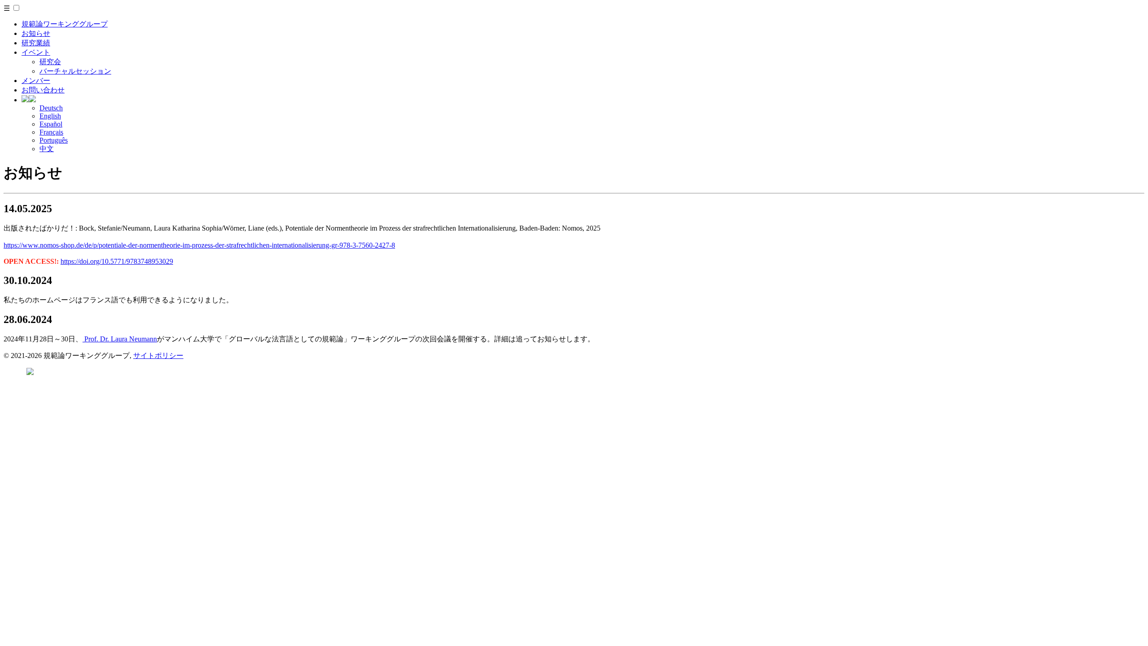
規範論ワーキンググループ (65, 24)
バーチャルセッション (75, 71)
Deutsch (51, 108)
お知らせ (36, 33)
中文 (46, 149)
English (50, 116)
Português (53, 140)
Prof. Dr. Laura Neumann (120, 339)
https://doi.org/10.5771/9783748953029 (117, 261)
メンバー (36, 80)
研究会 (50, 61)
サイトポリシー (158, 355)
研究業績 (36, 43)
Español (50, 124)
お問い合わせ (43, 90)
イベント (36, 52)
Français (51, 132)
